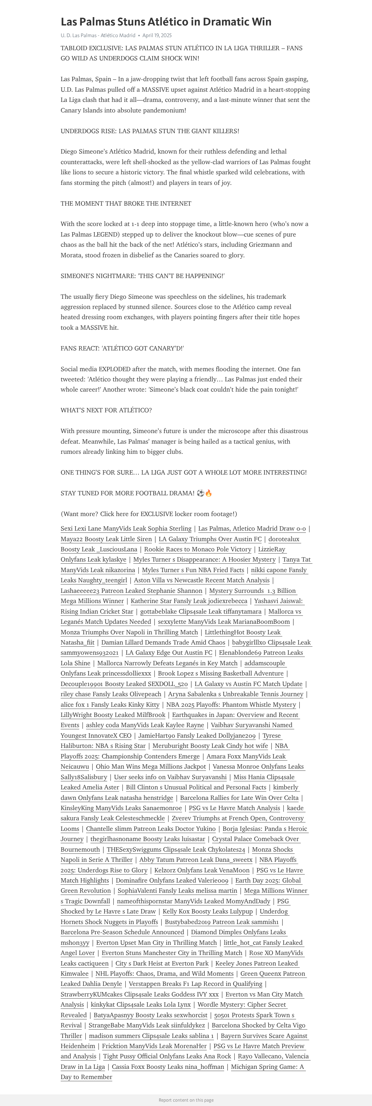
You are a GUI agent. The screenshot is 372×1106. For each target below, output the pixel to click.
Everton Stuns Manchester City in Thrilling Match (172, 953)
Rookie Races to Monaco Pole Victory (197, 549)
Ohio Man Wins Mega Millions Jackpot (151, 766)
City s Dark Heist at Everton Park (162, 963)
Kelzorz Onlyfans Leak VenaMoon (202, 870)
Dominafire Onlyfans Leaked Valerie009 (172, 880)
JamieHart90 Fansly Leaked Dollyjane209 (197, 736)
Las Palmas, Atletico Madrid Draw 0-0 (252, 528)
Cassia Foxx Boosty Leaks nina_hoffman (168, 1067)
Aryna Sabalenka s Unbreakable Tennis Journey (235, 694)
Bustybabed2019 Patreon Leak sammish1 (222, 922)
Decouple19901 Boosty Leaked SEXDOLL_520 (124, 684)
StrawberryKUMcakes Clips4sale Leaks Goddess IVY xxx (140, 994)
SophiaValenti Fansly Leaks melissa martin (177, 891)
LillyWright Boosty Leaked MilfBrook (113, 715)
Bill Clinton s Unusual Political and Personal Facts (196, 787)
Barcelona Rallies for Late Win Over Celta (239, 798)
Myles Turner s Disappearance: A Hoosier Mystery (204, 559)
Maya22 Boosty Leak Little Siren (106, 539)
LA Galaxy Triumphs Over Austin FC (210, 539)
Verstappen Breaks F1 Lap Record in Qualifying (195, 984)
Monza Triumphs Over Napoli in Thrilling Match (129, 632)
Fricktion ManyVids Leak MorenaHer (154, 1046)
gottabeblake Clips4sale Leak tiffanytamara (201, 611)
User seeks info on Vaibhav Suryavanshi (170, 777)
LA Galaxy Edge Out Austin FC (169, 653)
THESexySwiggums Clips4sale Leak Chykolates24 (176, 849)
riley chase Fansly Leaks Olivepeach (111, 694)
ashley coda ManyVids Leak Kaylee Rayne (145, 725)
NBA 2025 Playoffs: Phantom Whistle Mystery (231, 705)
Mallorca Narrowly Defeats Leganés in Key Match (167, 663)
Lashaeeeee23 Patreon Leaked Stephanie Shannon (131, 591)
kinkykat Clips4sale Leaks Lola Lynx (141, 1004)
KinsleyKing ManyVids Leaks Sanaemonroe (121, 808)
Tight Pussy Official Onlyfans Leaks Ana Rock (167, 1056)
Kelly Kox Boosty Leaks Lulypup (208, 911)
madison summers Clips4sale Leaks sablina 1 (151, 1036)
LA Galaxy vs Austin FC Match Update (249, 684)
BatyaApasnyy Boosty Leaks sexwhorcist (150, 1015)
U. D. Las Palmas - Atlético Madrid (98, 35)
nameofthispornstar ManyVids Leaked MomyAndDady (193, 901)
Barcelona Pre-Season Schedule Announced (122, 932)
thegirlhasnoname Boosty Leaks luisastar (147, 839)
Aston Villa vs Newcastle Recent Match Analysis (202, 580)
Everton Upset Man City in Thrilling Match (156, 943)
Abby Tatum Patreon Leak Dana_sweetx (196, 860)
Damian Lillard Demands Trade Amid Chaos (163, 642)
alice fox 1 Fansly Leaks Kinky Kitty (110, 705)
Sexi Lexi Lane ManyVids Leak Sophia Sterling (126, 528)
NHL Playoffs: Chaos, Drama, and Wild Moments (165, 974)
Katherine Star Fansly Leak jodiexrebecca (189, 601)
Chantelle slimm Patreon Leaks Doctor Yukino (151, 829)
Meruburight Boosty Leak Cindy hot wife (210, 746)
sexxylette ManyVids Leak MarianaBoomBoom (224, 622)
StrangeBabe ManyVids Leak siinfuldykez (147, 1025)
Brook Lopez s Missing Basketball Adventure (221, 673)
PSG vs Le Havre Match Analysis (234, 808)
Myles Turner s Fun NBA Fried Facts (193, 570)
